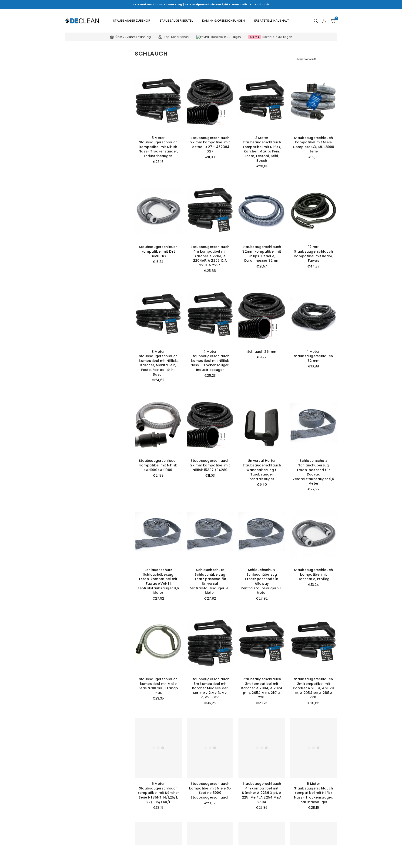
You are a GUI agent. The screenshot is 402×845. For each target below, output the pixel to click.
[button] (332, 21)
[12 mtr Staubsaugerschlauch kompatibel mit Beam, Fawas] (313, 211)
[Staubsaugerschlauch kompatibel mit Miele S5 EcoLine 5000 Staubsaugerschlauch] (210, 748)
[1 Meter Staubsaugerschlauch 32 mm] (313, 315)
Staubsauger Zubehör (131, 20)
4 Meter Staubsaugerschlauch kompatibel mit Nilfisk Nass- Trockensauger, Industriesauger (210, 360)
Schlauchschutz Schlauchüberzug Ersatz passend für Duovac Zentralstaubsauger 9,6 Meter (313, 472)
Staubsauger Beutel (176, 20)
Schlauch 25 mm (261, 351)
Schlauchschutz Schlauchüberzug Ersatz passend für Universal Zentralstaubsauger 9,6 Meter (210, 581)
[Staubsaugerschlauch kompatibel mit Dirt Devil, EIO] (158, 211)
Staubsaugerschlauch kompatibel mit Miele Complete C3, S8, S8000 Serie (313, 144)
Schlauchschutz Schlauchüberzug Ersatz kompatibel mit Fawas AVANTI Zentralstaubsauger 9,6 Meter (158, 581)
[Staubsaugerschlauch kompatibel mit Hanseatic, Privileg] (313, 534)
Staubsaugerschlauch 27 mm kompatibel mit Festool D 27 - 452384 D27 (210, 144)
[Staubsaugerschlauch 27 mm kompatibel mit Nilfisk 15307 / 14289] (210, 425)
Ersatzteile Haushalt (271, 20)
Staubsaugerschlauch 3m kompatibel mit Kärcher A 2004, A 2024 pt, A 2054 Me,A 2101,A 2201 (261, 688)
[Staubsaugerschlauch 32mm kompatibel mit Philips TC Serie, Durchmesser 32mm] (261, 211)
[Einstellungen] (324, 21)
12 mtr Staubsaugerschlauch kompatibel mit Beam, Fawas (313, 253)
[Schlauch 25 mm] (261, 315)
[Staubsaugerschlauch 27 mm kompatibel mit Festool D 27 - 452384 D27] (210, 102)
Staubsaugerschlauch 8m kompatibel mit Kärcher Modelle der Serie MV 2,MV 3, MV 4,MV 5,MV (210, 688)
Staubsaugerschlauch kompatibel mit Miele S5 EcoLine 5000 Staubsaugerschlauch (210, 790)
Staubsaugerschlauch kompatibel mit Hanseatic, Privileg (313, 574)
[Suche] (316, 21)
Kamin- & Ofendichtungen (223, 20)
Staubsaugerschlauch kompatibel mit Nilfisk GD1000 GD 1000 (158, 465)
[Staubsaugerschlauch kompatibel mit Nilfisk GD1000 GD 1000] (158, 425)
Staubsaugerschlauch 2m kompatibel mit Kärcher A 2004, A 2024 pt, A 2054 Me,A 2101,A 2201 (313, 688)
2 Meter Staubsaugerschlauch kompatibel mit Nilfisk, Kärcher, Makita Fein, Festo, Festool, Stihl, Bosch (261, 149)
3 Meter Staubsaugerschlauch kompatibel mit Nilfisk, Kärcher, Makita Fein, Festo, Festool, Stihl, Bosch (158, 363)
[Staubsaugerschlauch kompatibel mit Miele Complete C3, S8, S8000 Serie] (313, 102)
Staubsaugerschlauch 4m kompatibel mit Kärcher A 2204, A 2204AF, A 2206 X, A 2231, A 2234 (210, 255)
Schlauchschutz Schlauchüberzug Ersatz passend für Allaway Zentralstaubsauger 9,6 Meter (261, 581)
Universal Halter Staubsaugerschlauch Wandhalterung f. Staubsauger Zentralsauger (261, 469)
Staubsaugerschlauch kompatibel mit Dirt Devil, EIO (158, 251)
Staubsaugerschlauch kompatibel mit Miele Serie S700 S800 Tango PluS (158, 686)
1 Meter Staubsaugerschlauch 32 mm (313, 356)
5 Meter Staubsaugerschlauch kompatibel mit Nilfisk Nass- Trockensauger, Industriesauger (158, 146)
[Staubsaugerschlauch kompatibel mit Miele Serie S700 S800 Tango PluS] (158, 643)
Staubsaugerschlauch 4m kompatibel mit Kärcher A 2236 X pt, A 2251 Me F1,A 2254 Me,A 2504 (262, 792)
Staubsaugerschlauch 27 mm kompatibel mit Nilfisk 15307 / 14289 (210, 465)
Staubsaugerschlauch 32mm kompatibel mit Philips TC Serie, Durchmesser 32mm (261, 253)
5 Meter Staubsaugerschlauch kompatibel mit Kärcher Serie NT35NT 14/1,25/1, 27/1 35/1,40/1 (158, 792)
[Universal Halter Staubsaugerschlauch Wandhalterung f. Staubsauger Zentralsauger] (261, 425)
